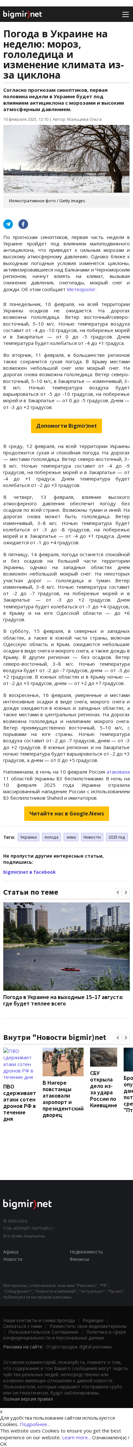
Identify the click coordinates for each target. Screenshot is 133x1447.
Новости (92, 837)
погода (51, 837)
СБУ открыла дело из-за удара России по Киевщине (103, 1089)
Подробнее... (35, 1424)
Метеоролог (81, 289)
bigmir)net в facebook (29, 872)
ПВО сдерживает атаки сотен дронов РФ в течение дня (19, 1102)
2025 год (116, 837)
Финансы (79, 1259)
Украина (28, 837)
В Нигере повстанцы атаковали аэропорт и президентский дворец (63, 1099)
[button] (118, 892)
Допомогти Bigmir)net (66, 425)
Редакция (93, 1320)
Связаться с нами (22, 1326)
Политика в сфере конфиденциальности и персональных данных (64, 1335)
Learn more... (76, 1437)
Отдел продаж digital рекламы (79, 1347)
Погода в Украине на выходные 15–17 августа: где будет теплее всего (63, 1000)
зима (71, 837)
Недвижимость (86, 1252)
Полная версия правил (28, 1399)
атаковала (118, 771)
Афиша (10, 1252)
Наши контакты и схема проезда (39, 1320)
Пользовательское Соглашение (43, 1332)
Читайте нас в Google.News (66, 813)
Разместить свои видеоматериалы (88, 1326)
